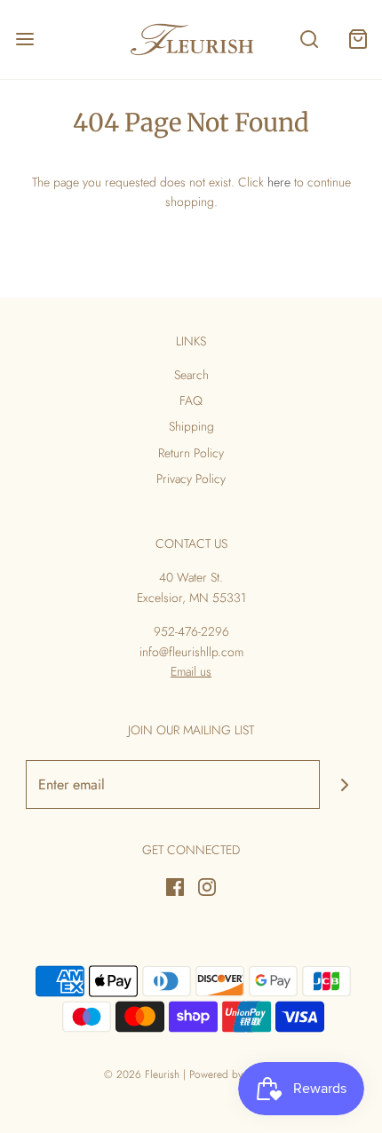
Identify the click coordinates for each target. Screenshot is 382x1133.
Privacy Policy (191, 478)
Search (191, 375)
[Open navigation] (24, 39)
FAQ (191, 400)
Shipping (191, 426)
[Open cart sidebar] (357, 39)
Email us (191, 671)
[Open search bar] (308, 39)
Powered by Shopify (234, 1074)
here (278, 182)
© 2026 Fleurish (141, 1074)
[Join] (344, 784)
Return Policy (191, 453)
